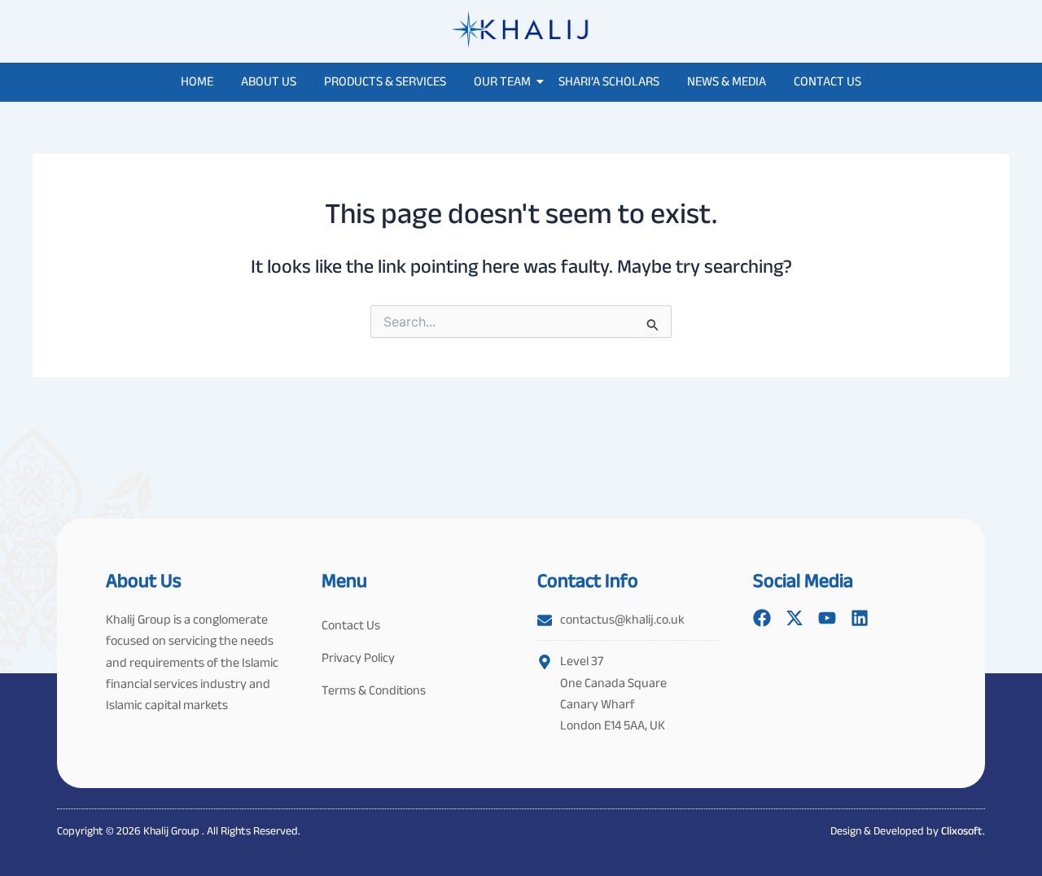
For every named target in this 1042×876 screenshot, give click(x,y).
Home (197, 81)
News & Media (726, 81)
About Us (268, 81)
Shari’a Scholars (608, 81)
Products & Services (385, 81)
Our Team (502, 81)
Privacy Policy (358, 657)
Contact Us (827, 81)
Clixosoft (962, 830)
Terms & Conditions (374, 690)
